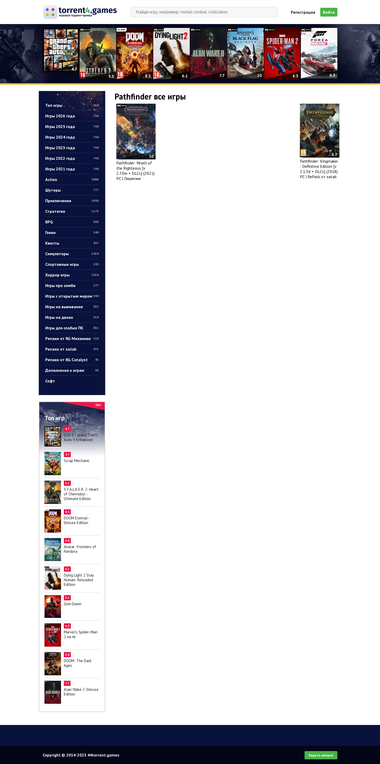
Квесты (72, 243)
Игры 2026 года (72, 115)
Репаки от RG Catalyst (72, 359)
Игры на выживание (72, 306)
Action (72, 179)
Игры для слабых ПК (72, 327)
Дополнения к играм (72, 370)
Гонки (72, 232)
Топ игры (72, 105)
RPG (72, 221)
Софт (50, 380)
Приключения (72, 200)
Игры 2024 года (72, 137)
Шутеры (72, 190)
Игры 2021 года (72, 168)
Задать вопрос (320, 755)
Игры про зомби (72, 285)
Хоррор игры (72, 274)
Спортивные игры (72, 264)
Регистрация (303, 12)
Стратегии (72, 211)
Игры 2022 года (72, 158)
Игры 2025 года (72, 126)
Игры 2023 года (72, 147)
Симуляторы (72, 253)
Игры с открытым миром (72, 296)
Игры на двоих (72, 317)
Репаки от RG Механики (72, 338)
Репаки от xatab (72, 349)
